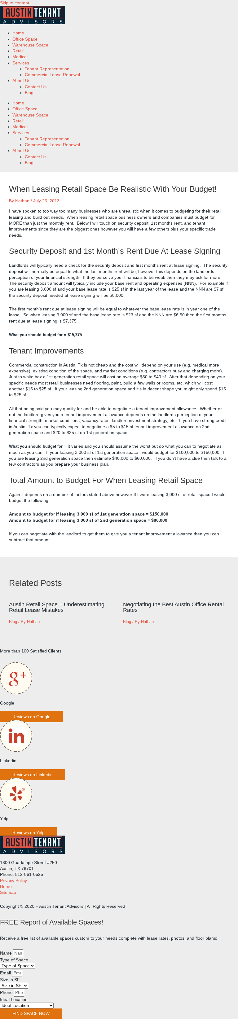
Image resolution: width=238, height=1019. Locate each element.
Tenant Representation (47, 69)
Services (20, 63)
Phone (7, 992)
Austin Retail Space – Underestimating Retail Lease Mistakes (56, 607)
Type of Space (14, 960)
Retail (18, 51)
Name (6, 953)
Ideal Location (14, 999)
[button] (31, 716)
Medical (20, 57)
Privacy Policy (13, 880)
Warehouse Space (30, 45)
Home (18, 33)
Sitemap (8, 892)
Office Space (24, 39)
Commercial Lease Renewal (52, 74)
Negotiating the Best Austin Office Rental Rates (173, 607)
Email (6, 973)
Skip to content (14, 3)
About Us (21, 80)
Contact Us (35, 87)
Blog (29, 92)
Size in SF (10, 979)
